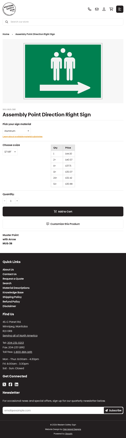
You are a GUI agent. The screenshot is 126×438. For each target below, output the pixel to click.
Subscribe (115, 410)
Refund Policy (11, 301)
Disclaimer (9, 306)
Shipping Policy (12, 297)
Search (7, 283)
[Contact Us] (96, 9)
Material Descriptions (16, 288)
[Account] (104, 9)
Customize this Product (65, 224)
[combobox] (66, 22)
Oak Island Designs (72, 429)
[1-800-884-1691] (89, 9)
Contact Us (10, 274)
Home (6, 34)
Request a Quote (13, 278)
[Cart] (111, 9)
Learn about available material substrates (22, 136)
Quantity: (8, 194)
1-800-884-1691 (23, 352)
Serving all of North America (20, 335)
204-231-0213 (15, 342)
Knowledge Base (13, 292)
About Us (8, 269)
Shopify (69, 434)
